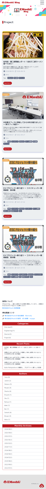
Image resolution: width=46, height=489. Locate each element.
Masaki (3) (7, 388)
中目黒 (16, 78)
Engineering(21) (9, 331)
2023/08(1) (8, 461)
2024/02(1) (8, 457)
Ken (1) (6, 409)
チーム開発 (28, 141)
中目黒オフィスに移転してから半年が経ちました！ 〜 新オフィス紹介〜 (23, 123)
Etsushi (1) (7, 395)
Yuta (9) (7, 377)
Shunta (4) (7, 391)
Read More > (7, 83)
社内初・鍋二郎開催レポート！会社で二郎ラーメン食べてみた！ (23, 62)
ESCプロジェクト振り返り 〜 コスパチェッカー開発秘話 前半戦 (22, 256)
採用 (9, 141)
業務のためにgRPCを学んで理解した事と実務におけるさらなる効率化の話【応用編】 (22, 353)
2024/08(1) (8, 450)
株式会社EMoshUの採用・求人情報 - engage (20, 318)
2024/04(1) (8, 454)
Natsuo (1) (7, 402)
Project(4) (7, 338)
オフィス (21, 78)
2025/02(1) (8, 443)
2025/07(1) (8, 436)
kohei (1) (7, 405)
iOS (20, 277)
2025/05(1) (8, 440)
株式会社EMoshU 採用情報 (11, 308)
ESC (20, 211)
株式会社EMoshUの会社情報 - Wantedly (18, 316)
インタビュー (23, 274)
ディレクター (38, 274)
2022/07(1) (8, 468)
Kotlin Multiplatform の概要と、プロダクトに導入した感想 (22, 367)
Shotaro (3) (8, 384)
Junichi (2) (7, 381)
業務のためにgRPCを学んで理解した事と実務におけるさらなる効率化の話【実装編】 (22, 358)
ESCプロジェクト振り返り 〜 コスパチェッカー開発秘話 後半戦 (22, 189)
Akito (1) (7, 419)
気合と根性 (7, 211)
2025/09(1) (8, 433)
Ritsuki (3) (7, 416)
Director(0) (7, 334)
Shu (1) (6, 398)
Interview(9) (8, 327)
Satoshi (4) (7, 412)
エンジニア (15, 141)
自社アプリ (14, 211)
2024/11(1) (8, 447)
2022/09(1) (8, 464)
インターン (28, 209)
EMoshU (10, 78)
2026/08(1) (8, 429)
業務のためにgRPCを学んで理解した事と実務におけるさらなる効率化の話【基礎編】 (22, 363)
